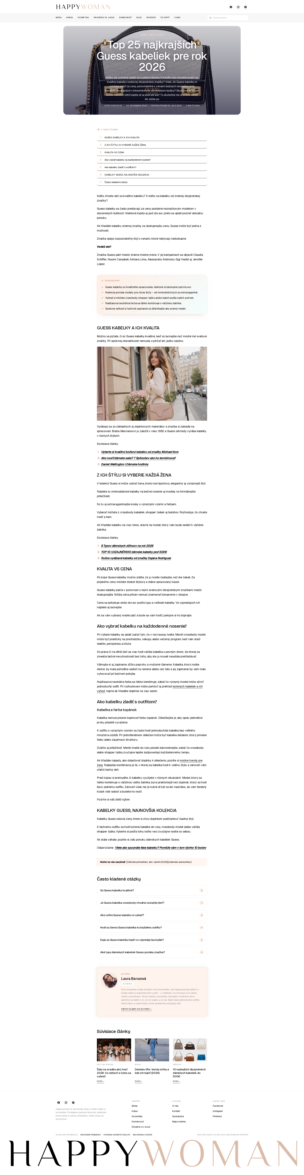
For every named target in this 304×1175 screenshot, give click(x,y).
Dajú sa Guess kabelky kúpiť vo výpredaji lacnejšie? (132, 940)
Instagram (218, 1111)
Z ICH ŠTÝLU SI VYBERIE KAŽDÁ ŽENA (125, 144)
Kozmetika (137, 1116)
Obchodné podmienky (90, 1135)
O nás (175, 1105)
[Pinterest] (245, 7)
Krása (135, 1111)
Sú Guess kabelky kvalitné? (117, 890)
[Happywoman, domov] (83, 7)
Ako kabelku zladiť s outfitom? (120, 167)
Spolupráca (178, 1116)
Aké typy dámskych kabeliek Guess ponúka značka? (132, 952)
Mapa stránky (179, 1121)
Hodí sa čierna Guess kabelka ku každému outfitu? (131, 927)
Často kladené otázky (115, 182)
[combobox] (229, 17)
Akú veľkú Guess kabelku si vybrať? (122, 915)
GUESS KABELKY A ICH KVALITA (121, 137)
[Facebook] (231, 7)
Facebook (218, 1105)
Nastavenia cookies (142, 1135)
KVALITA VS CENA (114, 152)
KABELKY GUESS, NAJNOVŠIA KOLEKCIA (126, 174)
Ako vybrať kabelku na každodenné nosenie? (127, 159)
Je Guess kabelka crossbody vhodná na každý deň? (132, 902)
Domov (144, 35)
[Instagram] (238, 7)
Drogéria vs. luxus (141, 1126)
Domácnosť (138, 1121)
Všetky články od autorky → (136, 1009)
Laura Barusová (113, 105)
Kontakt (176, 1111)
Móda (152, 35)
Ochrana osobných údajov (116, 1135)
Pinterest (217, 1116)
